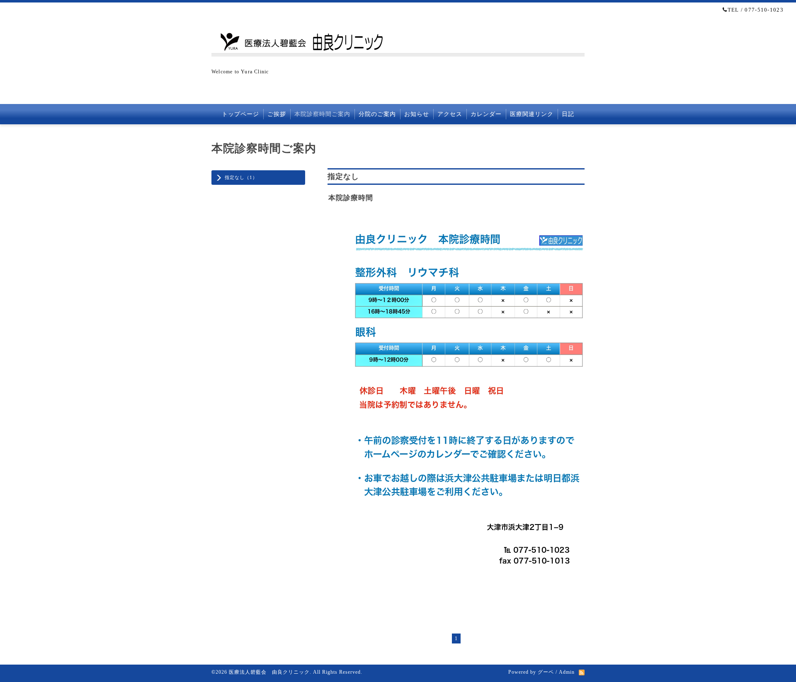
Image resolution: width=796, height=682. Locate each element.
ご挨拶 (276, 114)
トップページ (240, 114)
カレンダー (486, 114)
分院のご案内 (377, 114)
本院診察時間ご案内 (322, 114)
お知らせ (416, 114)
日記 (568, 114)
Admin (567, 672)
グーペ (546, 672)
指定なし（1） (241, 177)
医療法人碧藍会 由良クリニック (269, 672)
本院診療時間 (350, 198)
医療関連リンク (531, 114)
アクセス (449, 114)
